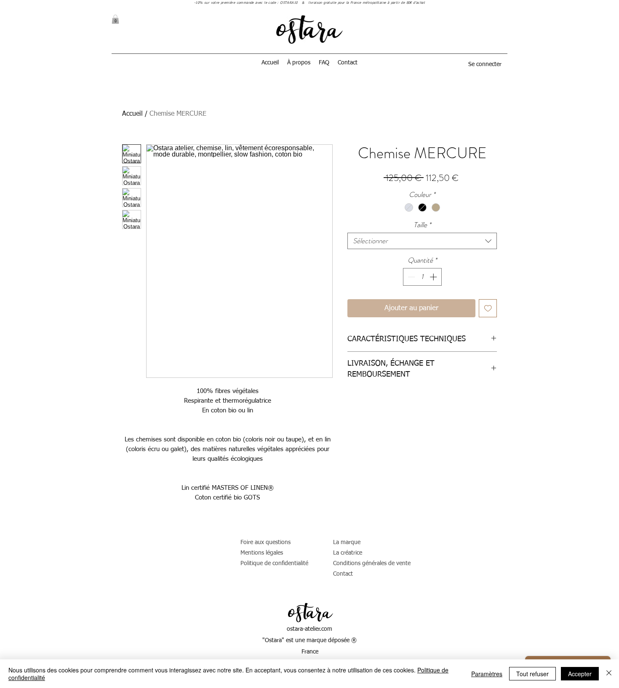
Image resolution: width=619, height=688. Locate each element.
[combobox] (422, 241)
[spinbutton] (422, 276)
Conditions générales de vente (372, 563)
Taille (422, 224)
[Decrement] (410, 276)
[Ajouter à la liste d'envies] (488, 308)
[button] (115, 19)
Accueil (132, 114)
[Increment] (434, 276)
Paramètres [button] (486, 673)
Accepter (580, 673)
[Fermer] (609, 673)
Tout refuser (532, 673)
